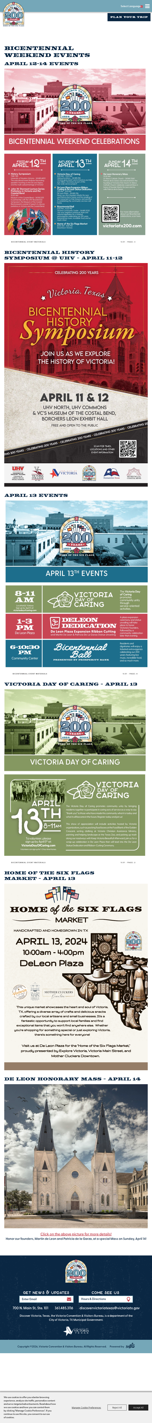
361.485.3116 (64, 1308)
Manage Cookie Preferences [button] (86, 1407)
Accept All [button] (138, 1407)
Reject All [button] (117, 1407)
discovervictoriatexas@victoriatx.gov (110, 1308)
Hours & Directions (93, 1299)
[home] (76, 1272)
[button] (69, 1299)
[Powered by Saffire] (130, 1345)
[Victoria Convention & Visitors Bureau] (13, 14)
